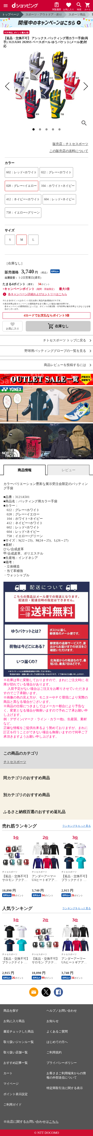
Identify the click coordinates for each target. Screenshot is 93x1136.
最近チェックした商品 (18, 1031)
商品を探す (11, 1010)
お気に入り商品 (14, 1021)
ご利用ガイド (12, 1104)
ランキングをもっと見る (76, 825)
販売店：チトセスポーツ (70, 144)
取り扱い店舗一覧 (15, 1052)
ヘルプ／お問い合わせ (61, 1010)
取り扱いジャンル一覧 (18, 1042)
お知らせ (52, 1021)
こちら (54, 1121)
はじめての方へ (57, 1042)
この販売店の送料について (68, 151)
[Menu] (5, 5)
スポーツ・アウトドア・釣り (44, 14)
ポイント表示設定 (15, 1094)
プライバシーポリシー (61, 1062)
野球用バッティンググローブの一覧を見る (55, 350)
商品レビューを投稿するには (65, 365)
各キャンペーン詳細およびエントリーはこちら (37, 294)
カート (8, 1073)
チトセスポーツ (14, 762)
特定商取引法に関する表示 (64, 1088)
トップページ (10, 14)
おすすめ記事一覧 (15, 1062)
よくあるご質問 (57, 1031)
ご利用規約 (54, 1052)
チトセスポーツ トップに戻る (64, 340)
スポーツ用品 (77, 14)
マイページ (11, 1083)
